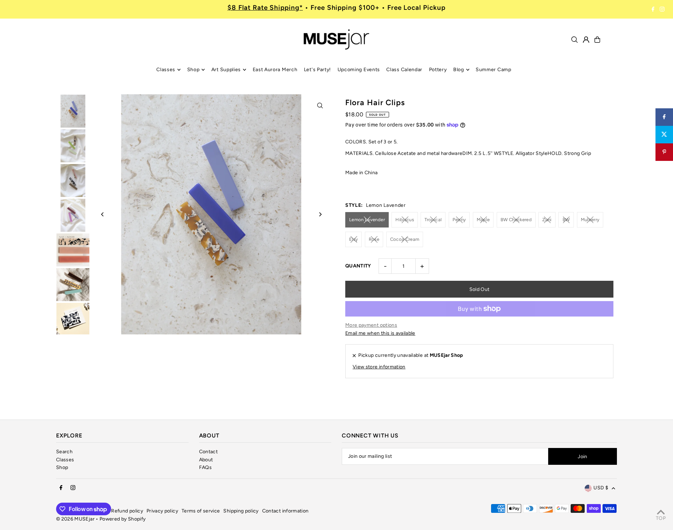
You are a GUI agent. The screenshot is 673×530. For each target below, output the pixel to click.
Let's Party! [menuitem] (317, 70)
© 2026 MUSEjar (75, 519)
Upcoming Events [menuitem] (359, 70)
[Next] (320, 214)
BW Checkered (516, 219)
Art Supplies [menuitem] (226, 70)
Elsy (353, 239)
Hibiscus (404, 219)
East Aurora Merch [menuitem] (275, 70)
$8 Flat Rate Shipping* (265, 8)
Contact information (285, 511)
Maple (483, 219)
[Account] (586, 39)
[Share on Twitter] (664, 134)
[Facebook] (653, 9)
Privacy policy (162, 511)
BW (566, 219)
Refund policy (127, 511)
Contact (208, 452)
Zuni (546, 219)
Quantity (358, 266)
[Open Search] (574, 39)
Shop (62, 467)
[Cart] (597, 39)
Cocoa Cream (405, 239)
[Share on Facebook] (664, 117)
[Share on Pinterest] (664, 152)
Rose (374, 239)
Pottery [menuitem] (438, 70)
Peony (459, 219)
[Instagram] (662, 9)
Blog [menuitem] (458, 70)
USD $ (600, 488)
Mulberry (590, 219)
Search (64, 452)
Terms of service (201, 511)
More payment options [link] (371, 325)
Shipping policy (240, 511)
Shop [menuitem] (193, 70)
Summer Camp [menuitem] (493, 70)
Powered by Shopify (122, 519)
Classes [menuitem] (165, 70)
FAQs (205, 467)
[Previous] (102, 214)
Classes (65, 460)
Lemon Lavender (367, 219)
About (206, 460)
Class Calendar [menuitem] (404, 70)
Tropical (433, 219)
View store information (379, 367)
